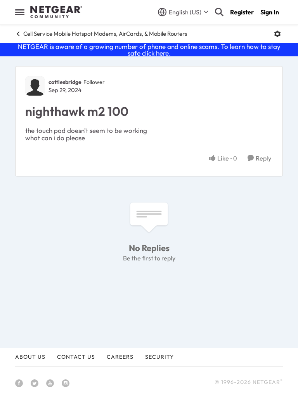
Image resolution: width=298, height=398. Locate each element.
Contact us (76, 356)
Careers (120, 356)
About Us (30, 356)
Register (242, 12)
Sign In (269, 12)
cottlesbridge (65, 82)
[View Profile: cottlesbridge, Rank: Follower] (35, 86)
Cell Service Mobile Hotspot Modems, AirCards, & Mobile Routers (105, 33)
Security (159, 356)
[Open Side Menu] (19, 12)
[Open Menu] (277, 33)
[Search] (219, 12)
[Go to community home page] (56, 12)
